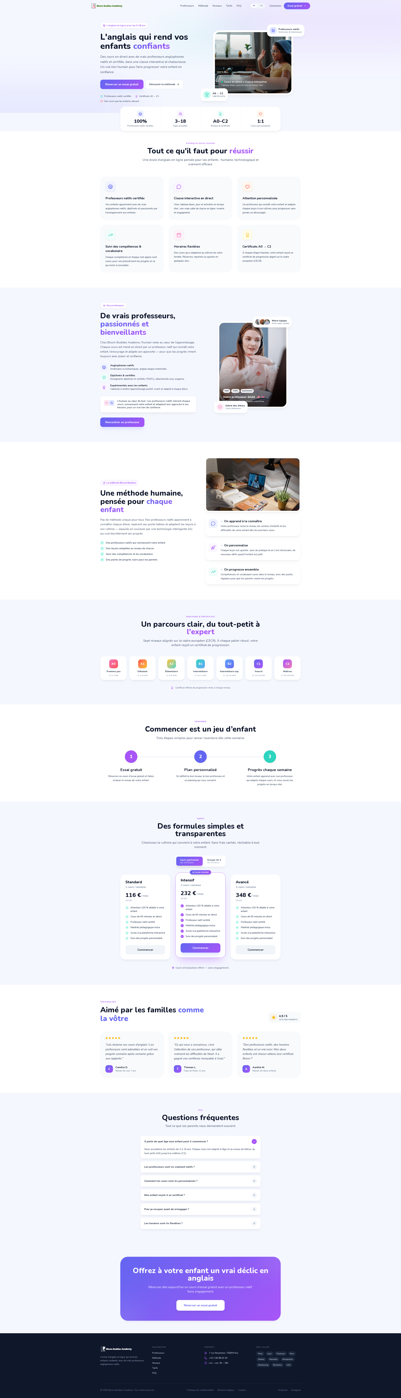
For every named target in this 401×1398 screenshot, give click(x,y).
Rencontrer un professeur (122, 422)
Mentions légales (225, 1390)
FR (254, 6)
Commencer (145, 950)
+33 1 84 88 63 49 (218, 1357)
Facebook (282, 1390)
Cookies (242, 1390)
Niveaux (217, 5)
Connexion (275, 5)
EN (261, 6)
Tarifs (229, 5)
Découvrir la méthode (162, 84)
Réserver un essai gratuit (121, 84)
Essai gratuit (295, 5)
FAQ (239, 5)
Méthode (203, 5)
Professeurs (187, 5)
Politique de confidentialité (200, 1390)
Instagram (296, 1390)
